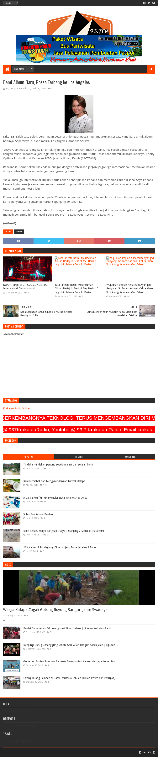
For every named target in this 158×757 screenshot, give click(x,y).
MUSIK (19, 232)
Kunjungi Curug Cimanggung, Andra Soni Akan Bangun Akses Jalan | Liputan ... (70, 644)
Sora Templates (24, 752)
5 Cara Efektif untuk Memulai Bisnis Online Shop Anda (55, 497)
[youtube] (153, 3)
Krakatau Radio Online (16, 408)
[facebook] (144, 3)
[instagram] (153, 752)
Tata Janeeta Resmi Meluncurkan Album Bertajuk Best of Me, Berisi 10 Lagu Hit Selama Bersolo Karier (76, 288)
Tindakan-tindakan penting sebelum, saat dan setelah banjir (58, 464)
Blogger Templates (46, 752)
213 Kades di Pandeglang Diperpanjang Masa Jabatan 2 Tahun (60, 547)
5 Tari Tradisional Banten (38, 514)
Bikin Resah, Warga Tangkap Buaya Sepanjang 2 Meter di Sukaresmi (63, 530)
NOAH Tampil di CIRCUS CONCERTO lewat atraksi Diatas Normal (25, 286)
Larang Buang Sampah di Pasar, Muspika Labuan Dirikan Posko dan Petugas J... (70, 678)
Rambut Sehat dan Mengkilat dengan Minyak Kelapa (54, 481)
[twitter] (149, 3)
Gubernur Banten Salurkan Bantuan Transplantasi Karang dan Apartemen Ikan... (70, 661)
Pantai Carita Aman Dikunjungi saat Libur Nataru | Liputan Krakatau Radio (67, 628)
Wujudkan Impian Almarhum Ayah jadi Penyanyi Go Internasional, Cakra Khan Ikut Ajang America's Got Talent (129, 288)
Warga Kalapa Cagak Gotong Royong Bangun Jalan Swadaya (55, 609)
